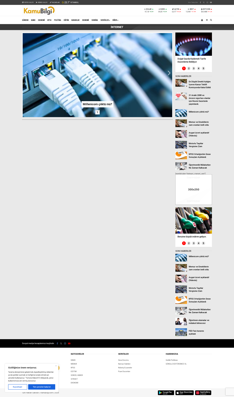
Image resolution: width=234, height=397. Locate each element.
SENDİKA (95, 20)
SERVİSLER (105, 20)
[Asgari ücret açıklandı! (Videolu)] (181, 137)
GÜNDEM (25, 20)
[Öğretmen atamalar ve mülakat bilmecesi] (181, 325)
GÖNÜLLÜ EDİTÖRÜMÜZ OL (176, 364)
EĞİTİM (66, 20)
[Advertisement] (10, 69)
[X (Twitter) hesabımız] (204, 2)
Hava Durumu (123, 360)
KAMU (33, 20)
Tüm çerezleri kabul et (41, 387)
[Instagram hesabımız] (207, 2)
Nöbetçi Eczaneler (125, 368)
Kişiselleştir (17, 387)
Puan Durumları (124, 371)
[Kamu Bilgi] (39, 15)
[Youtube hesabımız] (211, 2)
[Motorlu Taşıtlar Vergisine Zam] (181, 148)
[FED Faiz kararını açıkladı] (181, 335)
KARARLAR (75, 20)
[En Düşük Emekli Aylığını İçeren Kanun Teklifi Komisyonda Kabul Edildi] (181, 86)
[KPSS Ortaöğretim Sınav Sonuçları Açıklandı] (181, 159)
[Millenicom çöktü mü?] (181, 116)
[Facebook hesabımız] (200, 2)
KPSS (49, 20)
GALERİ (29, 2)
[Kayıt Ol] (202, 20)
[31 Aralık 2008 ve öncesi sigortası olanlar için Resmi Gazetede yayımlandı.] (181, 100)
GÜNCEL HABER (77, 375)
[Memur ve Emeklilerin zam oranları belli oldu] (181, 126)
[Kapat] (55, 365)
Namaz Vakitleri (124, 364)
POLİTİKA (57, 20)
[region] (31, 378)
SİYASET (74, 379)
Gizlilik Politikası (172, 360)
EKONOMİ (41, 20)
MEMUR (74, 364)
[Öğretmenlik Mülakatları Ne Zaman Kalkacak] (181, 169)
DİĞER (114, 20)
